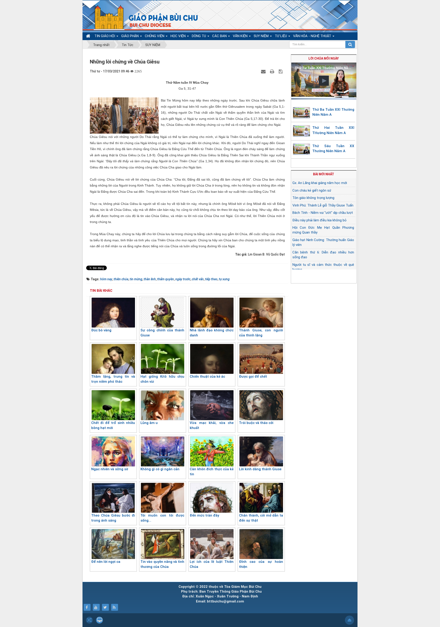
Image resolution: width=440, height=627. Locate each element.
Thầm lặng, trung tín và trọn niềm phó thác (113, 379)
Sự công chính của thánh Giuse (162, 333)
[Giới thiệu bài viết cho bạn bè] (264, 71)
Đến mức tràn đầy (204, 515)
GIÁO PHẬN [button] (130, 36)
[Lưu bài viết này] (281, 71)
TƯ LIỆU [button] (281, 36)
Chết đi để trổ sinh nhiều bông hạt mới (113, 425)
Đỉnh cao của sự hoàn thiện (261, 564)
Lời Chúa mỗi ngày (323, 58)
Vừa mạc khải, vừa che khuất (212, 425)
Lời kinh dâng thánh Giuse (260, 469)
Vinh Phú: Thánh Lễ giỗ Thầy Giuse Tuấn (322, 205)
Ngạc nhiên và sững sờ (109, 469)
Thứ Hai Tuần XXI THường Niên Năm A (333, 130)
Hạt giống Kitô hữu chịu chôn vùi (162, 379)
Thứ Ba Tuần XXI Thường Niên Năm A (333, 112)
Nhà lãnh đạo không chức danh (212, 333)
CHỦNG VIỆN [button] (155, 36)
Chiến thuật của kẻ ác (207, 376)
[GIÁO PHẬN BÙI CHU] (142, 17)
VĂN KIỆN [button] (240, 36)
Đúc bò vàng (101, 330)
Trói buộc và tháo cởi (256, 423)
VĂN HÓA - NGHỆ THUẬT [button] (312, 36)
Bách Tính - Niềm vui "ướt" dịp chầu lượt (322, 213)
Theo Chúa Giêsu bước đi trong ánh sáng (113, 518)
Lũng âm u (149, 423)
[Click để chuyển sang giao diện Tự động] (89, 620)
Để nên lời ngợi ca (105, 562)
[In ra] (272, 71)
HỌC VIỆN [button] (178, 36)
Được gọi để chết (253, 376)
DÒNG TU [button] (199, 36)
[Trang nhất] (89, 36)
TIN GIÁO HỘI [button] (105, 36)
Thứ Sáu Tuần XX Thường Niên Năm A (333, 148)
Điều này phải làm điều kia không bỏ (319, 220)
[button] (324, 81)
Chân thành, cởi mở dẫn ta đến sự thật (261, 518)
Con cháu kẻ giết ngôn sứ (311, 190)
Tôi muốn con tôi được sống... (162, 518)
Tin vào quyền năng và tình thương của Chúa (162, 564)
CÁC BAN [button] (220, 36)
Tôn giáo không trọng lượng (313, 198)
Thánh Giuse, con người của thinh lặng (261, 333)
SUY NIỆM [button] (262, 36)
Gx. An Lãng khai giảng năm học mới (319, 183)
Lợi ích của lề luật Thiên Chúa (212, 564)
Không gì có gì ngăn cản (159, 469)
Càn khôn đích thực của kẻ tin (212, 471)
